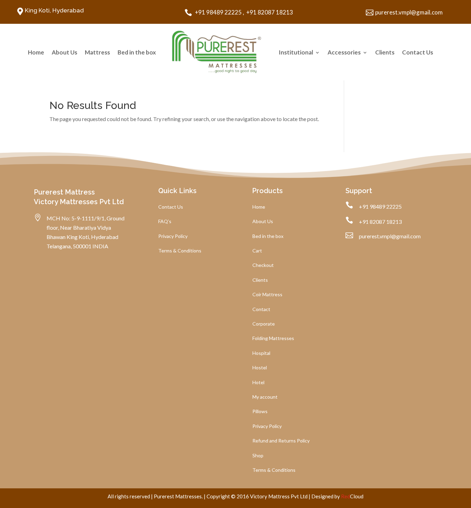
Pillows (260, 411)
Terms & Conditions (179, 250)
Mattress (97, 52)
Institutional (296, 52)
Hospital (261, 353)
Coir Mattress (267, 294)
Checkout (263, 265)
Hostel (259, 367)
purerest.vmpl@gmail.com (409, 12)
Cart (257, 250)
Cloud (352, 496)
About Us (64, 52)
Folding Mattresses (273, 338)
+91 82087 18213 (269, 12)
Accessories (344, 52)
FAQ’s (164, 221)
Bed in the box (137, 52)
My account (265, 397)
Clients (384, 52)
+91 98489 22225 (218, 12)
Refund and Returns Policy (281, 441)
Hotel (258, 382)
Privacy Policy (173, 236)
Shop (257, 455)
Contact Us (417, 52)
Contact (261, 309)
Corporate (263, 324)
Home (36, 52)
